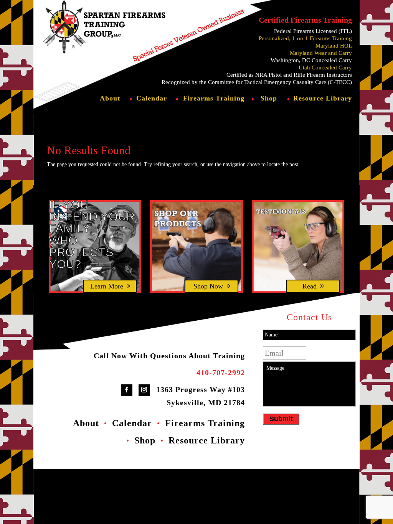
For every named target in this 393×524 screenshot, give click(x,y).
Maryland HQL (333, 46)
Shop (269, 99)
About (110, 99)
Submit (281, 419)
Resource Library (322, 99)
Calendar (151, 99)
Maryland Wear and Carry (321, 53)
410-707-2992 (220, 372)
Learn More (106, 286)
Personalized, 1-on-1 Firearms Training (305, 38)
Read (309, 286)
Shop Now (208, 286)
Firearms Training (213, 99)
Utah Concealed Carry (325, 67)
